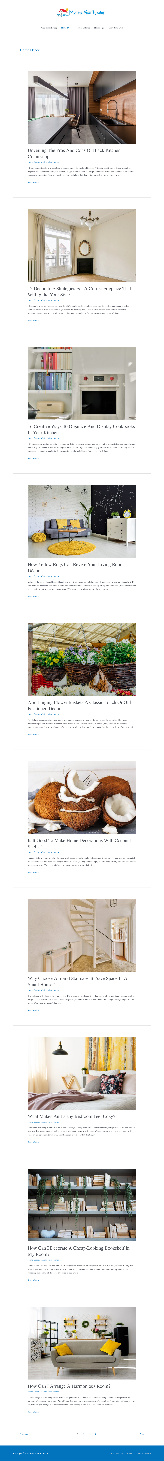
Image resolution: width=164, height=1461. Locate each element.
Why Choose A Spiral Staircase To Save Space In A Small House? (77, 981)
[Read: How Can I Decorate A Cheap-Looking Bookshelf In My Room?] (82, 1204)
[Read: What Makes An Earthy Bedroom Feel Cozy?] (82, 1073)
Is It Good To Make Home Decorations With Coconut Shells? (79, 843)
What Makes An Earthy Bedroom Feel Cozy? (71, 1116)
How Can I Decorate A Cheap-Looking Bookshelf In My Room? (79, 1251)
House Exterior (83, 27)
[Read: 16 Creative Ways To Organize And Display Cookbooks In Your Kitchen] (82, 383)
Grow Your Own (116, 27)
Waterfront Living (49, 27)
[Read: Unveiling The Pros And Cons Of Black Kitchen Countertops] (82, 107)
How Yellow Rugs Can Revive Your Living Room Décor (76, 567)
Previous (22, 1433)
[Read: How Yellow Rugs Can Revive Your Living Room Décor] (82, 521)
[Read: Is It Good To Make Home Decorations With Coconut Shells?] (82, 797)
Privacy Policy (144, 1453)
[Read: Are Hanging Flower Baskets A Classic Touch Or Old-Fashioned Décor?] (82, 659)
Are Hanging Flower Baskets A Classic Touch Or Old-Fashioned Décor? (80, 705)
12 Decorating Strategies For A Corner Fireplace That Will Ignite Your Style (79, 291)
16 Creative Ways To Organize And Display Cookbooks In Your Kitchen (81, 429)
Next (143, 1433)
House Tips (99, 27)
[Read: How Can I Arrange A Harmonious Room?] (82, 1342)
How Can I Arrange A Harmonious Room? (69, 1386)
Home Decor (66, 27)
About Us (131, 1453)
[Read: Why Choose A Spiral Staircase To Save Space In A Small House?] (82, 935)
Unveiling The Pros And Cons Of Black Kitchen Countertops (74, 153)
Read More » (33, 182)
